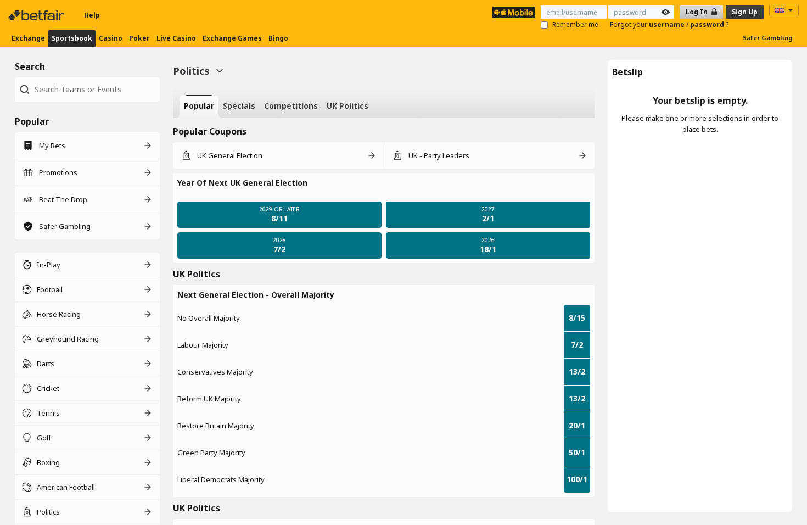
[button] (384, 183)
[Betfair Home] (37, 15)
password (708, 24)
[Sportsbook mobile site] (513, 12)
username (667, 24)
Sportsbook (72, 38)
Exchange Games (232, 38)
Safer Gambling (767, 37)
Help (92, 15)
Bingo (278, 38)
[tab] (199, 106)
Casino (110, 38)
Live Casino (176, 38)
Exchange (28, 38)
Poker (139, 38)
